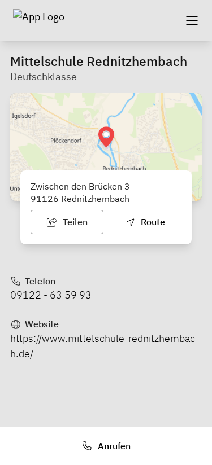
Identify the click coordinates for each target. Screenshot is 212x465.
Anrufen (113, 445)
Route (152, 221)
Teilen (74, 221)
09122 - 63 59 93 (51, 294)
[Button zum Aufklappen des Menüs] (191, 20)
